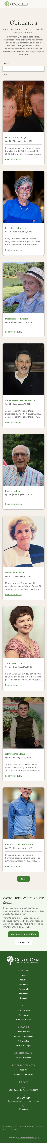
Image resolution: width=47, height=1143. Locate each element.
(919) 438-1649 (23, 1098)
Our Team (23, 984)
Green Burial (23, 1015)
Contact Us (23, 942)
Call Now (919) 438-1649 (23, 934)
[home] (15, 3)
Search (6, 63)
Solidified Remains (23, 1058)
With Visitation (23, 1041)
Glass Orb (24, 1070)
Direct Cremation (23, 1032)
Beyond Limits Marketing (28, 1138)
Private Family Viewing (23, 1036)
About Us (23, 980)
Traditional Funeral (23, 1019)
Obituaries (23, 994)
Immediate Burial (23, 1010)
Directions (23, 1109)
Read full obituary (13, 159)
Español (23, 998)
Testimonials (23, 989)
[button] (42, 4)
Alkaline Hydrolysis (23, 1045)
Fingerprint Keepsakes (23, 1074)
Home (23, 975)
